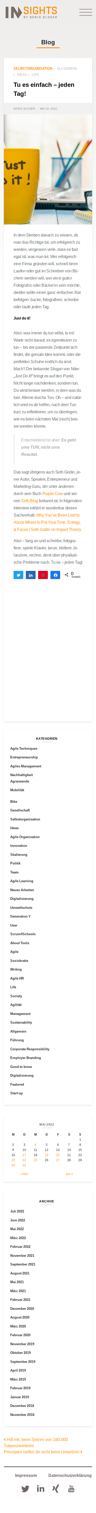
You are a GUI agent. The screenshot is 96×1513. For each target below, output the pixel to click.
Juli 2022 (17, 1211)
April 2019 (18, 1370)
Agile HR (17, 978)
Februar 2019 (20, 1388)
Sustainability (21, 1022)
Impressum (26, 1475)
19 (46, 1155)
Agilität (16, 1004)
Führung (17, 1040)
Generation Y (20, 916)
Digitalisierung (22, 898)
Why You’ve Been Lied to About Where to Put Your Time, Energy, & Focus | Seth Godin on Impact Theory (47, 522)
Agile (14, 951)
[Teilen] (30, 575)
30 (13, 1165)
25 (35, 1160)
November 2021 (22, 1255)
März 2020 (18, 1326)
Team (14, 872)
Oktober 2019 (20, 1352)
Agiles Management (25, 766)
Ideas (22, 74)
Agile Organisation (25, 837)
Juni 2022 (17, 1220)
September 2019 (22, 1361)
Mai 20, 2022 (48, 108)
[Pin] (43, 575)
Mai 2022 (17, 1229)
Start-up (16, 1093)
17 (24, 1155)
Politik (15, 863)
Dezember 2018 (22, 1405)
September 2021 (22, 1264)
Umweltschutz (21, 907)
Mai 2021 (17, 1282)
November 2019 (22, 1344)
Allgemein (67, 68)
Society (16, 996)
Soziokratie (19, 960)
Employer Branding (25, 1057)
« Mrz (24, 1174)
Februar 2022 (20, 1246)
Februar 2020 (20, 1335)
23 (13, 1160)
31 (24, 1165)
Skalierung (18, 854)
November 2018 (22, 1414)
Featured (17, 1084)
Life (35, 74)
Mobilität (17, 790)
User (13, 925)
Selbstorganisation (33, 68)
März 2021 (18, 1291)
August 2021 (19, 1273)
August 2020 (19, 1317)
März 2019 (18, 1379)
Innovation (18, 845)
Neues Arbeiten (22, 890)
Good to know (21, 1066)
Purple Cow (52, 493)
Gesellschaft (20, 810)
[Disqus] (48, 655)
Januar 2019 (19, 1397)
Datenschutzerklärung (70, 1475)
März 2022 (18, 1238)
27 (58, 1160)
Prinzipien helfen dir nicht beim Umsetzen (42, 1452)
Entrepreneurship (24, 757)
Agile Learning (21, 881)
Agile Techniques (23, 748)
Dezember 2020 (22, 1308)
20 (58, 1155)
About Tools (19, 943)
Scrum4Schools (23, 934)
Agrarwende (19, 781)
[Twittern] (18, 575)
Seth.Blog (29, 500)
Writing (16, 969)
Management (20, 1013)
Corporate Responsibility (29, 1049)
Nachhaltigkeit (21, 775)
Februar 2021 (20, 1299)
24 (24, 1160)
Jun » (69, 1174)
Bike (13, 801)
